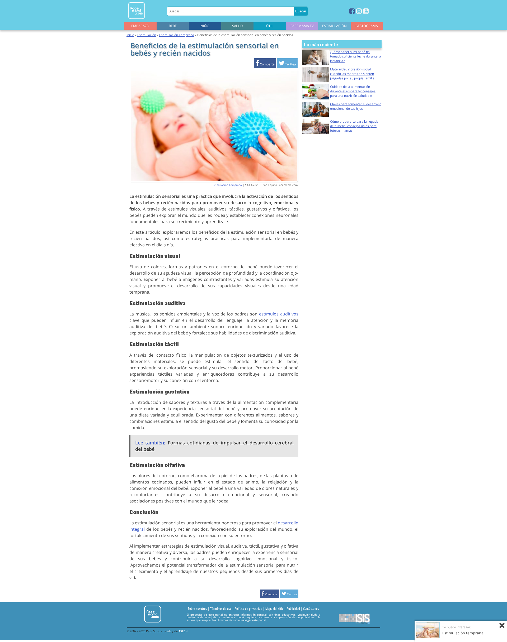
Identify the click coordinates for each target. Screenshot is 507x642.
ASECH (183, 631)
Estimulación (334, 25)
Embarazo (140, 25)
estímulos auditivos (278, 314)
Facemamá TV (302, 25)
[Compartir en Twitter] (287, 64)
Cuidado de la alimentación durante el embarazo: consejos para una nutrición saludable (352, 91)
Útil (269, 25)
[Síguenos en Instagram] (359, 11)
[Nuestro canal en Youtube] (366, 11)
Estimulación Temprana (176, 35)
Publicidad (293, 608)
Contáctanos (311, 608)
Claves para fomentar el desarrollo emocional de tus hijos (355, 106)
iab (169, 631)
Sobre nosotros (197, 608)
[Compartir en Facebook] (265, 64)
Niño (204, 25)
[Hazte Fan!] (352, 11)
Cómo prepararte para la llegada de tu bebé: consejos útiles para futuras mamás (354, 126)
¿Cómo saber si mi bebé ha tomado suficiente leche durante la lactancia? (355, 56)
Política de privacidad (248, 608)
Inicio (130, 35)
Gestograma (366, 25)
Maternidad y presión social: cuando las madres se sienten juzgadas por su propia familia (352, 73)
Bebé (173, 25)
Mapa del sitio (274, 608)
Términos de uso (221, 608)
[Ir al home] (136, 20)
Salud (237, 25)
